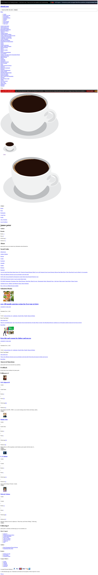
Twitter (2, 258)
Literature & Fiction (5, 55)
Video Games (3, 83)
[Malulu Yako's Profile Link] (5, 417)
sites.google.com (4, 320)
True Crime (3, 82)
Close (4, 154)
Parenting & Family (5, 61)
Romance (3, 69)
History (2, 48)
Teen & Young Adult (5, 78)
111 (6, 477)
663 (6, 403)
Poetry (2, 64)
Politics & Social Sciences (6, 65)
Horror (2, 51)
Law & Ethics (3, 53)
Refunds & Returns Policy (8, 535)
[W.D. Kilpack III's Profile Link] (5, 379)
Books (2, 208)
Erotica (2, 42)
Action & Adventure (5, 26)
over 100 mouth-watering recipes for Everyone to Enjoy (20, 304)
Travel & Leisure (4, 81)
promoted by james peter (6, 306)
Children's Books (4, 33)
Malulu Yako (4, 419)
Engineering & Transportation (7, 41)
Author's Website (4, 254)
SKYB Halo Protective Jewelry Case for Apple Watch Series (13, 279)
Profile (2, 217)
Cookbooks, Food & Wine (6, 38)
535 (6, 440)
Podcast (2, 256)
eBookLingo (5, 6)
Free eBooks (6, 16)
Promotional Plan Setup (8, 548)
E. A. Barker (4, 456)
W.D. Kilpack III (5, 382)
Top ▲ (2, 573)
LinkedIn (2, 263)
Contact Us (5, 541)
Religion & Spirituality (5, 67)
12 (4, 505)
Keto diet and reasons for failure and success (16, 338)
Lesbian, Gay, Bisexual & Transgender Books (10, 54)
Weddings (3, 84)
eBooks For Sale (6, 15)
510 (4, 398)
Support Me (3, 449)
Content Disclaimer (7, 536)
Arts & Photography (5, 28)
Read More (3, 324)
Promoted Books (6, 17)
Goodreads (5, 565)
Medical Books (4, 57)
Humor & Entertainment (6, 52)
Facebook (3, 261)
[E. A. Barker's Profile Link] (5, 453)
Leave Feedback (4, 222)
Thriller (2, 79)
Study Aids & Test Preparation (7, 76)
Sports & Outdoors (4, 75)
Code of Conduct (6, 538)
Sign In (4, 20)
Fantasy (2, 44)
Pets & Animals (4, 63)
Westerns (2, 85)
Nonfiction (3, 59)
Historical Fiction (4, 47)
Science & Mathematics (5, 70)
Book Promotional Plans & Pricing (10, 547)
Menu (2, 11)
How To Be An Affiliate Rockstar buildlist (9, 285)
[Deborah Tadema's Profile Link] (5, 491)
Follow (2, 206)
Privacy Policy (6, 537)
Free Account (6, 21)
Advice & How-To (5, 27)
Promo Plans (6, 22)
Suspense (2, 77)
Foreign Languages (5, 45)
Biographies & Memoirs (6, 29)
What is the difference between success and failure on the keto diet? (15, 274)
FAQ (4, 542)
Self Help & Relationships (6, 72)
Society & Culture (4, 73)
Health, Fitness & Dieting (6, 46)
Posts (2, 210)
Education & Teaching (5, 40)
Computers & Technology (6, 36)
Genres (4, 14)
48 (5, 514)
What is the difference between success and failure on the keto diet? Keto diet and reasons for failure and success (24, 356)
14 (5, 407)
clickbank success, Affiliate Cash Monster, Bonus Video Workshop (15, 283)
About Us (5, 533)
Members (5, 19)
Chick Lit (3, 32)
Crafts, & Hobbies (4, 39)
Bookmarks (3, 212)
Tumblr (2, 265)
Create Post (3, 215)
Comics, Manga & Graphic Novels (8, 35)
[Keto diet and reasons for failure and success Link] (8, 335)
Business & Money (5, 30)
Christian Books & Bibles (6, 34)
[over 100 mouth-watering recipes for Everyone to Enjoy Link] (8, 301)
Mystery (2, 58)
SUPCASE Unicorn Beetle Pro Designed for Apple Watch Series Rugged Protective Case (19, 276)
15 (5, 519)
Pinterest (2, 267)
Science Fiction (4, 71)
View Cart (5, 23)
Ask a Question (4, 219)
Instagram (3, 270)
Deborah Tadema (5, 494)
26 (5, 444)
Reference (3, 66)
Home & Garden (4, 50)
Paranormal (3, 60)
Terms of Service (6, 539)
